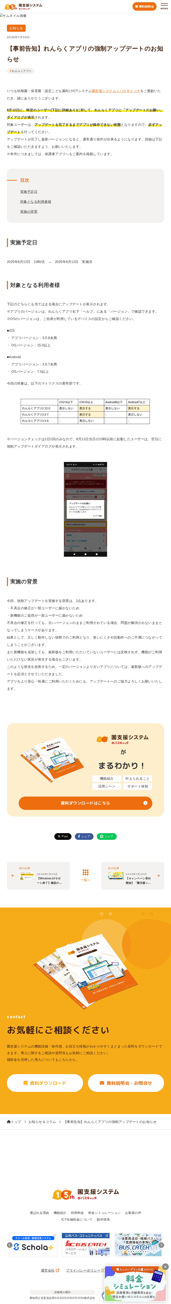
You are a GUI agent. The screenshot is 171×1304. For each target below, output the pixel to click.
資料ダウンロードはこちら (85, 803)
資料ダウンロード (48, 1083)
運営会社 (48, 1270)
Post (65, 836)
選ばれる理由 (39, 1213)
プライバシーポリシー (83, 1270)
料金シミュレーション (104, 1213)
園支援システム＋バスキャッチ (116, 91)
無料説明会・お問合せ (129, 1083)
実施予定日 (29, 191)
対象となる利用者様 (35, 201)
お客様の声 (133, 1213)
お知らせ (16, 28)
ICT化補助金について (77, 1219)
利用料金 (77, 1213)
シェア (85, 836)
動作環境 (103, 1219)
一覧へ (85, 880)
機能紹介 (60, 1213)
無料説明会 (146, 6)
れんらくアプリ (22, 71)
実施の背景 (29, 211)
